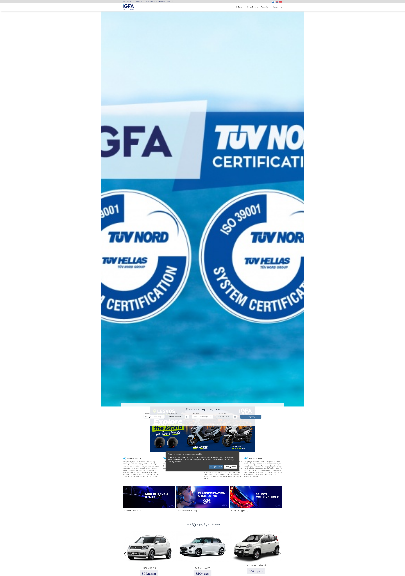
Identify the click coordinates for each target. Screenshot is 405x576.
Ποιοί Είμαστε (252, 7)
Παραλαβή (147, 414)
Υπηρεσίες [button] (265, 7)
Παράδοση (195, 414)
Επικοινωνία (277, 7)
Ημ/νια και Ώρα (173, 414)
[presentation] (104, 188)
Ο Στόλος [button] (239, 7)
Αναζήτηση (251, 417)
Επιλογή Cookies (231, 467)
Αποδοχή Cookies (216, 467)
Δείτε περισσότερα (174, 462)
